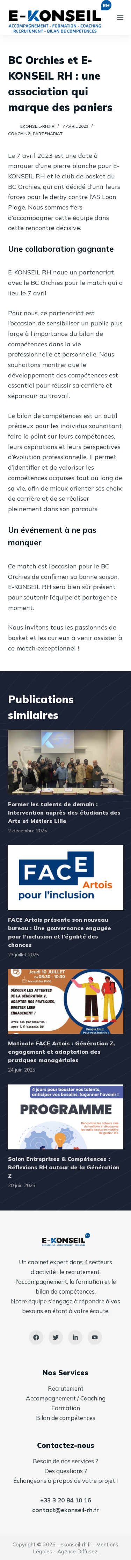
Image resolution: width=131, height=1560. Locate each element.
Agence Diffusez (77, 1551)
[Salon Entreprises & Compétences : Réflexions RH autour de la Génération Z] (65, 1116)
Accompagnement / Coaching (65, 1398)
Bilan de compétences (65, 1417)
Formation (65, 1408)
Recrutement (65, 1388)
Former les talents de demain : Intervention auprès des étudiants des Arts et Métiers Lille (64, 812)
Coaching (19, 133)
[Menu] (120, 17)
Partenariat (48, 133)
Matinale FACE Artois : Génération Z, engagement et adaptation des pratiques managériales (61, 1052)
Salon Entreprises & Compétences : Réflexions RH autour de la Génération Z (63, 1167)
